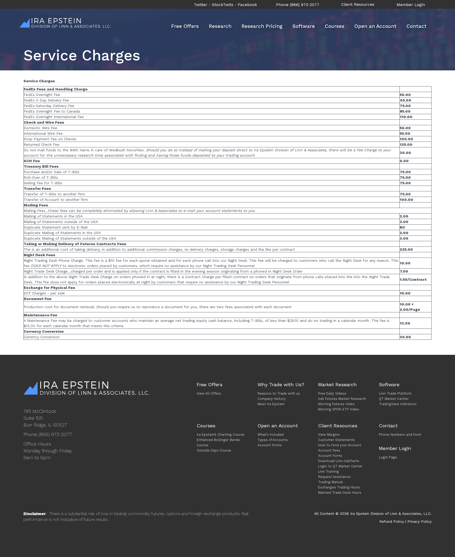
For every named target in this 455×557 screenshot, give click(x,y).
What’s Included (271, 435)
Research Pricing (262, 26)
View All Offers (209, 393)
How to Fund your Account (339, 445)
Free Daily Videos (332, 393)
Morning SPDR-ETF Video (338, 409)
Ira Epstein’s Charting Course (220, 435)
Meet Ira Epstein (271, 404)
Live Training (328, 471)
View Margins (329, 435)
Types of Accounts (273, 440)
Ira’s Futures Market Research (342, 399)
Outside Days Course (214, 450)
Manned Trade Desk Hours (339, 493)
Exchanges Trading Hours (339, 487)
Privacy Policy (419, 521)
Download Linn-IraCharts (338, 461)
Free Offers (185, 26)
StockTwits (222, 4)
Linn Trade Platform (395, 393)
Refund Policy (391, 521)
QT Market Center (394, 399)
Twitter (200, 4)
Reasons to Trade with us (279, 393)
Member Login (411, 4)
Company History (272, 399)
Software (304, 26)
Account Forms (270, 445)
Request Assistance (334, 477)
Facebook (247, 4)
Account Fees (329, 450)
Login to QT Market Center (340, 466)
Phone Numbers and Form (400, 435)
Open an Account (375, 26)
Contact (417, 26)
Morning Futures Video (336, 404)
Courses (334, 26)
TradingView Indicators (398, 404)
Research (220, 26)
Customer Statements (336, 440)
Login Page (388, 457)
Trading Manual (330, 482)
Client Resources (357, 4)
